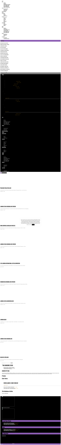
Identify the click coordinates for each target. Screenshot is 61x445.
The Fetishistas (5, 37)
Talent (2, 26)
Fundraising (15, 373)
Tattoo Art (49, 373)
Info (2, 1)
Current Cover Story (6, 8)
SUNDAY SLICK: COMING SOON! (3, 56)
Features (3, 16)
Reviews (3, 33)
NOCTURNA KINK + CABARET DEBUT (4, 66)
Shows (4, 35)
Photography (5, 24)
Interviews (5, 19)
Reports (4, 14)
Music (29, 373)
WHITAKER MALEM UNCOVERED (3, 51)
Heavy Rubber (17, 373)
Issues (4, 20)
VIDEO (2, 27)
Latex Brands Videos (6, 30)
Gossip (2, 12)
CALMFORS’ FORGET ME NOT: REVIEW (4, 61)
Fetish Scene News (4, 11)
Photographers (41, 373)
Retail (46, 373)
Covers (3, 125)
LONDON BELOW (3, 319)
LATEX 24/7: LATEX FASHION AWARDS (4, 54)
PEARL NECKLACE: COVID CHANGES (10, 113)
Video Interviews (5, 28)
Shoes (47, 373)
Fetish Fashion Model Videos (7, 29)
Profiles (4, 146)
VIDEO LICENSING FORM (6, 6)
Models (28, 373)
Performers (36, 373)
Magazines (26, 373)
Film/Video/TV (5, 165)
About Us (5, 2)
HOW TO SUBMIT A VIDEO (6, 5)
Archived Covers (5, 9)
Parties (30, 373)
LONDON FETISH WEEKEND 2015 (6, 338)
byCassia (13, 443)
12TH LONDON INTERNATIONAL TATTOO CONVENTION (10, 263)
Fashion (4, 23)
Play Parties (44, 373)
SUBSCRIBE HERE (4, 435)
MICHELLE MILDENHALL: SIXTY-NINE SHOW (5, 69)
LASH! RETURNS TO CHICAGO (3, 45)
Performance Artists (33, 373)
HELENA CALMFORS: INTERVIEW (3, 64)
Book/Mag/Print (5, 34)
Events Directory (5, 15)
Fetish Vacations (6, 373)
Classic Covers (5, 10)
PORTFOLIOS (3, 22)
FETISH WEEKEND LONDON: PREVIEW (4, 57)
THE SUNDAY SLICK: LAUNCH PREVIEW (4, 50)
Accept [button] (33, 224)
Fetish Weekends (12, 373)
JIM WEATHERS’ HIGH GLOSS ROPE (4, 53)
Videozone (5, 156)
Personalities (39, 373)
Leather (21, 373)
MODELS (4, 25)
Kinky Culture (5, 21)
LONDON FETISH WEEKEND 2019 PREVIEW (8, 206)
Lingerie (24, 373)
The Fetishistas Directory (6, 38)
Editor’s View (5, 17)
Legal (22, 373)
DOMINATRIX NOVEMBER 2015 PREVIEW (7, 282)
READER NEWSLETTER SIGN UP (7, 4)
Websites (51, 373)
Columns (5, 18)
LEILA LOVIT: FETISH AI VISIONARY (4, 48)
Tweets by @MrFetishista (5, 393)
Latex (19, 373)
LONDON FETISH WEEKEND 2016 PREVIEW (8, 244)
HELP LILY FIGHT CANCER (3, 47)
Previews (5, 137)
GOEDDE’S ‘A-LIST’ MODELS (3, 60)
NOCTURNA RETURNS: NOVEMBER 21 (4, 63)
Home (3, 74)
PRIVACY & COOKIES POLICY (7, 7)
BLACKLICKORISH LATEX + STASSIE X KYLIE (14, 109)
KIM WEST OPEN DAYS (4, 357)
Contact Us (5, 3)
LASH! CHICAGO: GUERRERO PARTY (4, 70)
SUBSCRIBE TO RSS (9, 365)
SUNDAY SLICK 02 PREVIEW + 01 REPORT (4, 44)
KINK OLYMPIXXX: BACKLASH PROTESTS (7, 225)
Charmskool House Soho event (5, 188)
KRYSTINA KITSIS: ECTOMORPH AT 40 (4, 67)
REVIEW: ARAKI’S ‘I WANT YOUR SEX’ (10, 81)
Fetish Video (9, 373)
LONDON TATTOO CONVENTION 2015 (7, 301)
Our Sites (3, 36)
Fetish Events (3, 13)
